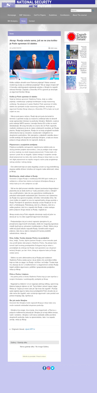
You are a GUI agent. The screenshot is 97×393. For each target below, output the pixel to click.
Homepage (12, 15)
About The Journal (80, 15)
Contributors (64, 15)
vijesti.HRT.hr (30, 329)
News (23, 21)
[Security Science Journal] (76, 82)
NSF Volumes (24, 15)
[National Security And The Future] (48, 3)
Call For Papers (40, 15)
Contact (32, 21)
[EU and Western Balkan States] (76, 67)
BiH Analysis (12, 21)
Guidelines (53, 15)
